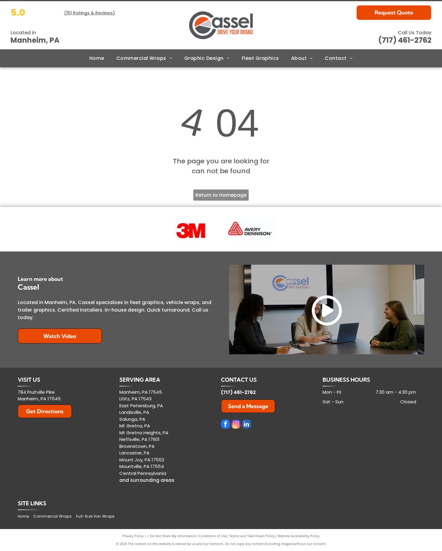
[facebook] (225, 425)
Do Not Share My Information (173, 536)
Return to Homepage (221, 195)
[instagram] (236, 425)
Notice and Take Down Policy (252, 536)
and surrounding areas (146, 480)
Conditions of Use (213, 536)
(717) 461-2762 (404, 40)
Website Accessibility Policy (299, 536)
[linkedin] (246, 425)
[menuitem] (96, 58)
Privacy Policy (133, 536)
